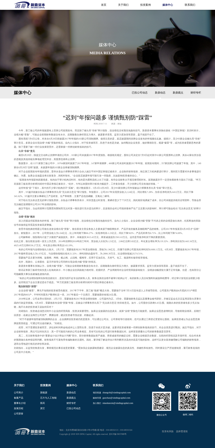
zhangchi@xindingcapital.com (117, 392)
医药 (42, 403)
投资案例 (145, 4)
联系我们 (190, 4)
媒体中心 (167, 4)
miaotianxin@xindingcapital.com (118, 403)
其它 (42, 408)
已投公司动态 (140, 92)
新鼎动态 (160, 92)
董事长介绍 (20, 403)
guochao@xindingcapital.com (116, 398)
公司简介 (18, 392)
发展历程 (18, 408)
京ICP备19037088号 (118, 434)
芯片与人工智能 (48, 398)
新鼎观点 (178, 92)
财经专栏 (196, 92)
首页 (103, 4)
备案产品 (18, 398)
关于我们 (123, 4)
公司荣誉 (18, 413)
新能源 (43, 392)
